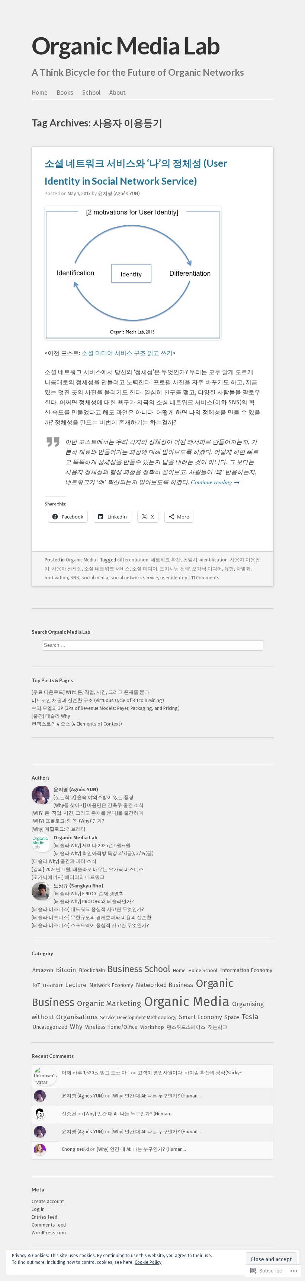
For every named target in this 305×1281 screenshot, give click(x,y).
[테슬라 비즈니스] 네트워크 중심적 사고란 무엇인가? (88, 909)
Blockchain (92, 970)
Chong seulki (75, 1149)
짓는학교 (217, 1027)
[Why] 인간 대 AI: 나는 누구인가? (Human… (156, 1096)
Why (76, 1027)
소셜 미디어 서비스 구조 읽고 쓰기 (127, 353)
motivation (56, 577)
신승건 (69, 1113)
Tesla (250, 1016)
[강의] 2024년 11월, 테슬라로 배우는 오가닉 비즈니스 (88, 869)
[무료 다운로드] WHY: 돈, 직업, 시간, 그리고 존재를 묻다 (90, 692)
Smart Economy (200, 1017)
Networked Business (164, 985)
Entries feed (44, 1217)
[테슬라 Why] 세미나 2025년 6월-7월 (92, 845)
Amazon (42, 970)
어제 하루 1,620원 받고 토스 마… (96, 1072)
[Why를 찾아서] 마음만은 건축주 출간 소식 (99, 805)
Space (232, 1017)
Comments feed (49, 1225)
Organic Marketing (109, 1003)
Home (40, 92)
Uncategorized (49, 1027)
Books (65, 92)
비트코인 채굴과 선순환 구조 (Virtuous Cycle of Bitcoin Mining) (98, 700)
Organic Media (81, 560)
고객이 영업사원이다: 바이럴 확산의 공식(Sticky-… (191, 1072)
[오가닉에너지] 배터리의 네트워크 (68, 877)
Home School (203, 970)
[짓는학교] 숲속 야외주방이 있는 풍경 (94, 797)
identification (214, 560)
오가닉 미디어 (207, 568)
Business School (138, 969)
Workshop (152, 1027)
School (91, 92)
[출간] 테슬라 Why (51, 716)
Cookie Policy (148, 1262)
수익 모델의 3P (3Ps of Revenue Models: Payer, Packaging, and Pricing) (106, 708)
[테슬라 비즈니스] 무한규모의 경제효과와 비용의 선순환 (91, 917)
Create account (48, 1201)
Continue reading (215, 482)
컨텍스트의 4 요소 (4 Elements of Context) (77, 724)
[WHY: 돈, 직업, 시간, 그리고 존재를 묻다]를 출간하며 (87, 813)
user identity (173, 577)
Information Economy (246, 970)
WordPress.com (49, 1232)
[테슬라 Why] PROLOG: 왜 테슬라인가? (94, 901)
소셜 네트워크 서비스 (107, 568)
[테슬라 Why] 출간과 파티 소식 (64, 861)
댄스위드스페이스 (186, 1027)
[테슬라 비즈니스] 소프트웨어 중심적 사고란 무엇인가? (90, 925)
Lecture (76, 985)
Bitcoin (66, 970)
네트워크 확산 (166, 560)
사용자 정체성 (67, 568)
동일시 (190, 560)
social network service (134, 577)
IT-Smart (52, 985)
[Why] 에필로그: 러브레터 (59, 829)
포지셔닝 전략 (175, 568)
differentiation (132, 560)
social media (94, 577)
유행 (229, 568)
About (117, 92)
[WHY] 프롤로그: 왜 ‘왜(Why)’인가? (68, 821)
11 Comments (205, 577)
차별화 (243, 568)
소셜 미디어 (144, 568)
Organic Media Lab (125, 45)
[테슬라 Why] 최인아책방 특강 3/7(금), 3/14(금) (104, 853)
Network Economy (111, 985)
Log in (38, 1209)
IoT (36, 985)
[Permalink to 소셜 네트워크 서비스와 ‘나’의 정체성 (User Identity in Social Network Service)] (133, 343)
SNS (74, 577)
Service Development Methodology (138, 1017)
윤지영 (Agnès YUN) (119, 193)
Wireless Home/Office (111, 1027)
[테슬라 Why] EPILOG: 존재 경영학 (89, 893)
